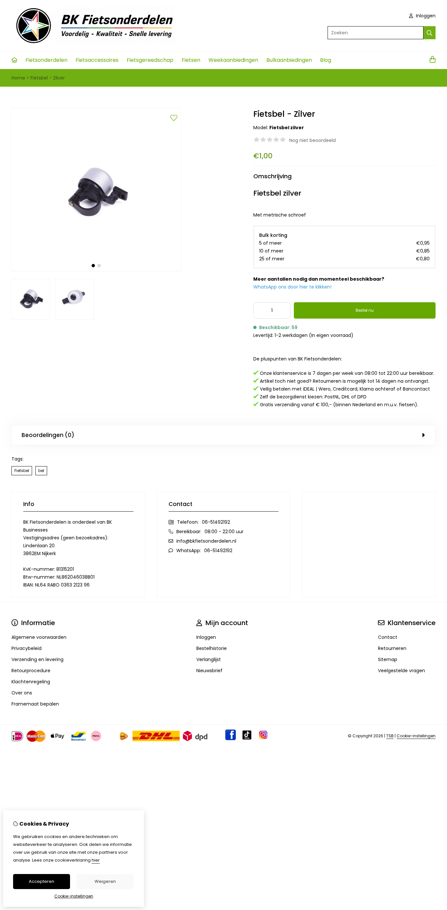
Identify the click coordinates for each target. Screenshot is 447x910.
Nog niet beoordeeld (312, 140)
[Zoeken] (429, 32)
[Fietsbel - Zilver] (96, 270)
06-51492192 (216, 522)
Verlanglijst (208, 659)
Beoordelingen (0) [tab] (48, 435)
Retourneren (392, 648)
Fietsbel (21, 470)
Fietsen (191, 60)
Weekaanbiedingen (233, 60)
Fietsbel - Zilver (47, 78)
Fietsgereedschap (150, 60)
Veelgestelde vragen (401, 670)
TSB (390, 736)
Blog (325, 60)
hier (96, 860)
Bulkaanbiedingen (289, 60)
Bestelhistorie (211, 648)
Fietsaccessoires (97, 60)
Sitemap (387, 659)
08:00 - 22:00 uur (224, 531)
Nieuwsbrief (209, 670)
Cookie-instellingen (416, 736)
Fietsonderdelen (46, 60)
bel (41, 470)
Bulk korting (273, 235)
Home (18, 78)
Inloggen (425, 15)
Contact (387, 637)
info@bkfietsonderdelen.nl (206, 541)
